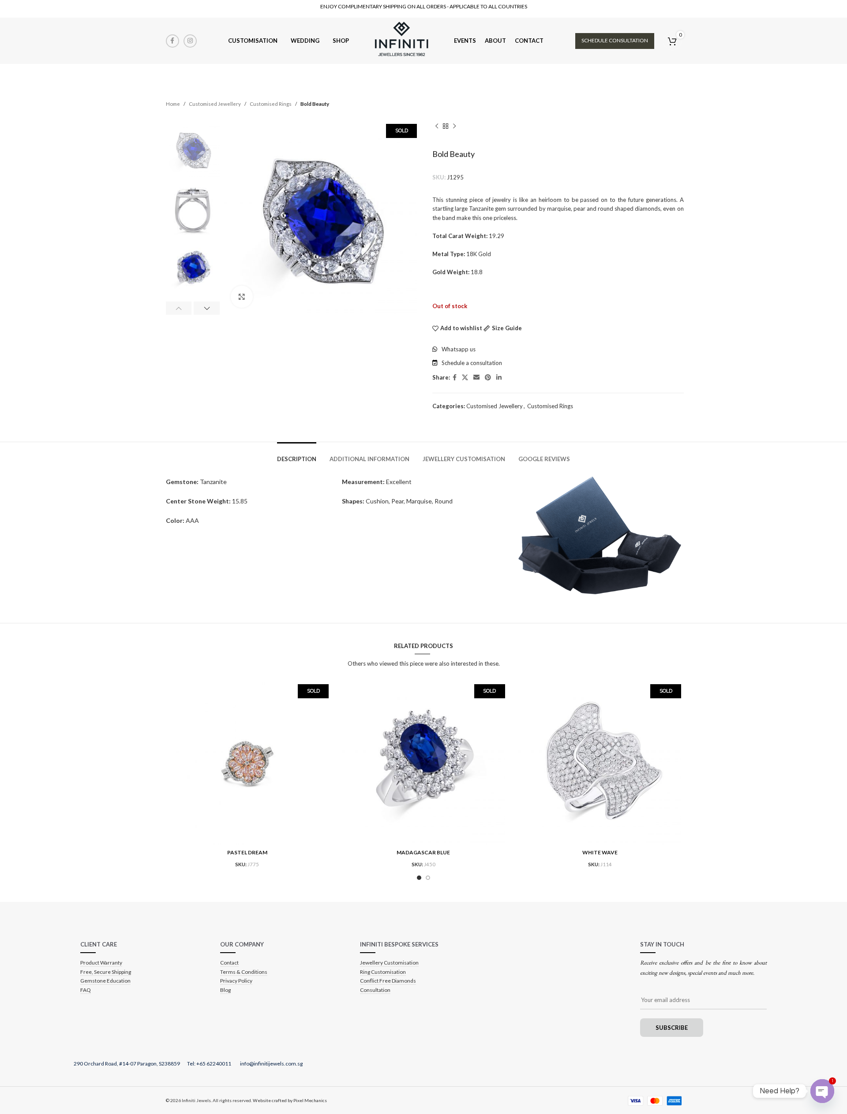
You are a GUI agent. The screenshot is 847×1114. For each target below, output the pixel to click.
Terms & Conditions (243, 972)
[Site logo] (401, 40)
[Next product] (454, 126)
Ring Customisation (383, 972)
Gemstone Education (105, 980)
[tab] (296, 455)
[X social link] (465, 378)
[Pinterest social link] (488, 378)
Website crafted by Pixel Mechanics (290, 1100)
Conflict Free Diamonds (388, 980)
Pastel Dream (247, 852)
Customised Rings (271, 104)
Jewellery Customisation (389, 962)
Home (173, 104)
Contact (229, 962)
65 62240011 (215, 1063)
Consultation (375, 990)
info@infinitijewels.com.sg (271, 1063)
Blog (225, 990)
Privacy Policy (236, 980)
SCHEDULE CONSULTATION (614, 40)
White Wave (600, 852)
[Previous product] (436, 126)
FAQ (85, 990)
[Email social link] (476, 378)
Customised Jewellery (215, 104)
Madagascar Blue (423, 852)
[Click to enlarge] (242, 297)
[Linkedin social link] (499, 378)
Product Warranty (101, 962)
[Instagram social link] (190, 41)
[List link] (558, 349)
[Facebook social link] (172, 41)
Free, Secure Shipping (105, 972)
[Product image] (247, 763)
